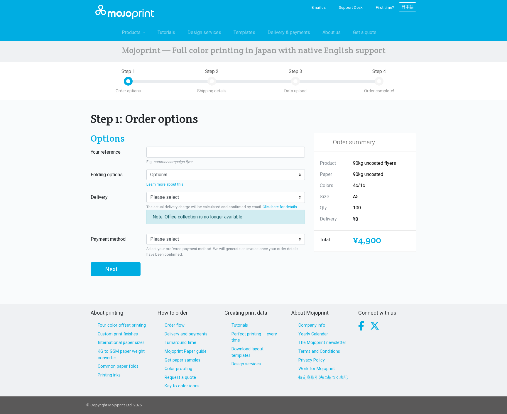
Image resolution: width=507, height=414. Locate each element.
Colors (326, 185)
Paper (326, 174)
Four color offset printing (122, 325)
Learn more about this (164, 184)
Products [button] (132, 32)
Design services (204, 32)
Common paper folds (118, 366)
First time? (384, 7)
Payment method (108, 239)
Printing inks (109, 375)
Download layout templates (247, 352)
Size (324, 196)
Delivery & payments (289, 32)
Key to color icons (182, 386)
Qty (323, 208)
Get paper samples (182, 360)
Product (328, 163)
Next (112, 269)
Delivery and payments (186, 334)
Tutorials (166, 32)
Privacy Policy (311, 360)
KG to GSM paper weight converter (121, 354)
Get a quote (364, 32)
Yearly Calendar (313, 334)
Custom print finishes (118, 334)
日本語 (407, 6)
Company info (311, 325)
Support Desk (350, 7)
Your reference (106, 152)
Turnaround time (180, 342)
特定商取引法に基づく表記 (323, 377)
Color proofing (178, 368)
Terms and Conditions (319, 351)
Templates (244, 32)
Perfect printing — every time (254, 337)
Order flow (175, 325)
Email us (318, 7)
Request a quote (180, 377)
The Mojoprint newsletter (322, 342)
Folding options (107, 174)
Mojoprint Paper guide (186, 351)
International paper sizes (121, 342)
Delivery (99, 197)
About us (331, 32)
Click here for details (280, 207)
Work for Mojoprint (316, 368)
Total (325, 239)
